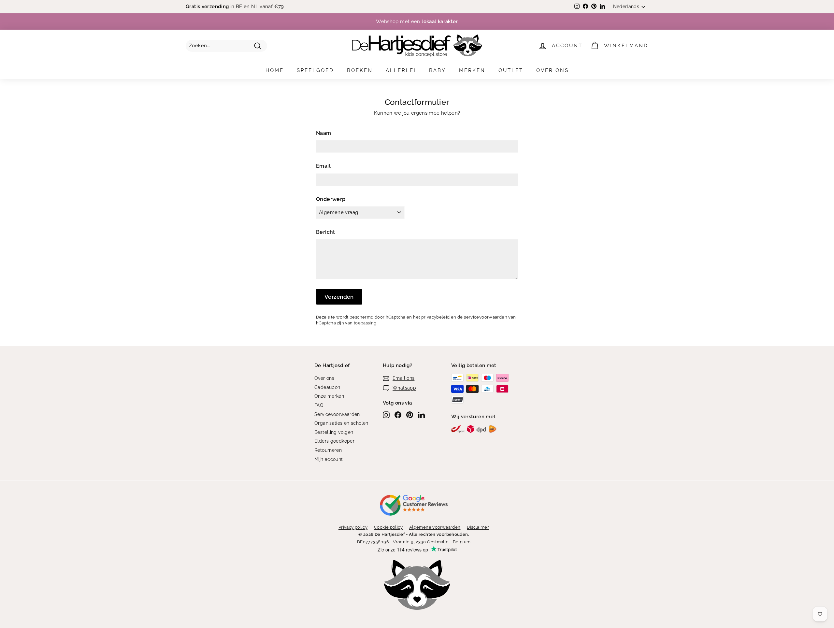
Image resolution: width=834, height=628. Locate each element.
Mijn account (328, 459)
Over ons (552, 70)
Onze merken (329, 396)
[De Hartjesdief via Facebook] (398, 414)
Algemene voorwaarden (435, 527)
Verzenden (339, 296)
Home (275, 70)
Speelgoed (315, 70)
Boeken (360, 70)
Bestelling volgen (333, 432)
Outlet (510, 70)
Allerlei (401, 70)
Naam (323, 133)
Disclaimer (478, 527)
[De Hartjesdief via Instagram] (386, 414)
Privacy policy (352, 527)
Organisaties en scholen (341, 423)
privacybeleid (435, 317)
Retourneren (328, 450)
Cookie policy (388, 527)
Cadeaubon (327, 387)
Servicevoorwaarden (337, 414)
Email (323, 166)
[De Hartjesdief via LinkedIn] (421, 414)
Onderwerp (330, 199)
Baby (437, 70)
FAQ (318, 405)
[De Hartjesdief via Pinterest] (409, 414)
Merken (472, 70)
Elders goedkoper (334, 441)
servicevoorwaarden (485, 317)
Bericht (325, 232)
